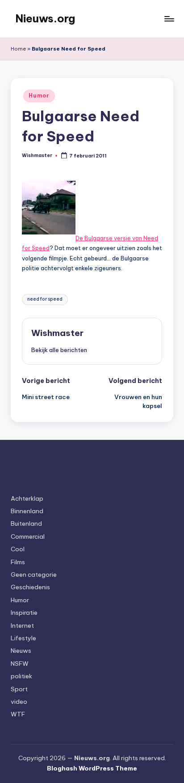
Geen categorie (34, 574)
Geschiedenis (30, 587)
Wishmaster (57, 333)
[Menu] (168, 18)
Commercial (28, 536)
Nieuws (21, 651)
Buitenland (26, 523)
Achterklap (27, 498)
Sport (19, 689)
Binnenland (27, 511)
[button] (59, 349)
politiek (21, 676)
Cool (18, 549)
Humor (39, 95)
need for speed (45, 299)
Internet (22, 625)
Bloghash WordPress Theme (92, 768)
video (19, 702)
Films (18, 562)
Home (18, 49)
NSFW (20, 664)
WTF (18, 714)
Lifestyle (23, 638)
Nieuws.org (45, 18)
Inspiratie (24, 613)
